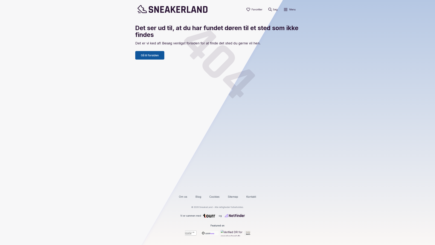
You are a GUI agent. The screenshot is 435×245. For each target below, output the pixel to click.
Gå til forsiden (150, 55)
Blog (198, 196)
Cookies (214, 196)
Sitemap (233, 196)
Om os (183, 196)
